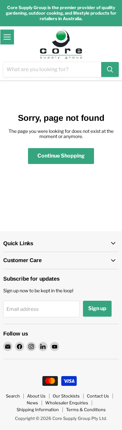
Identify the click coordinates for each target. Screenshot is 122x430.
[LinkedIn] (42, 346)
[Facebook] (19, 346)
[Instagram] (31, 346)
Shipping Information (38, 409)
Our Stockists (66, 395)
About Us (36, 395)
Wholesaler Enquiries (66, 402)
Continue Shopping (61, 156)
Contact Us (98, 395)
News (32, 402)
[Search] (110, 69)
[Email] (7, 346)
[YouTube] (54, 346)
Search (13, 395)
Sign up (97, 308)
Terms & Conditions (86, 409)
